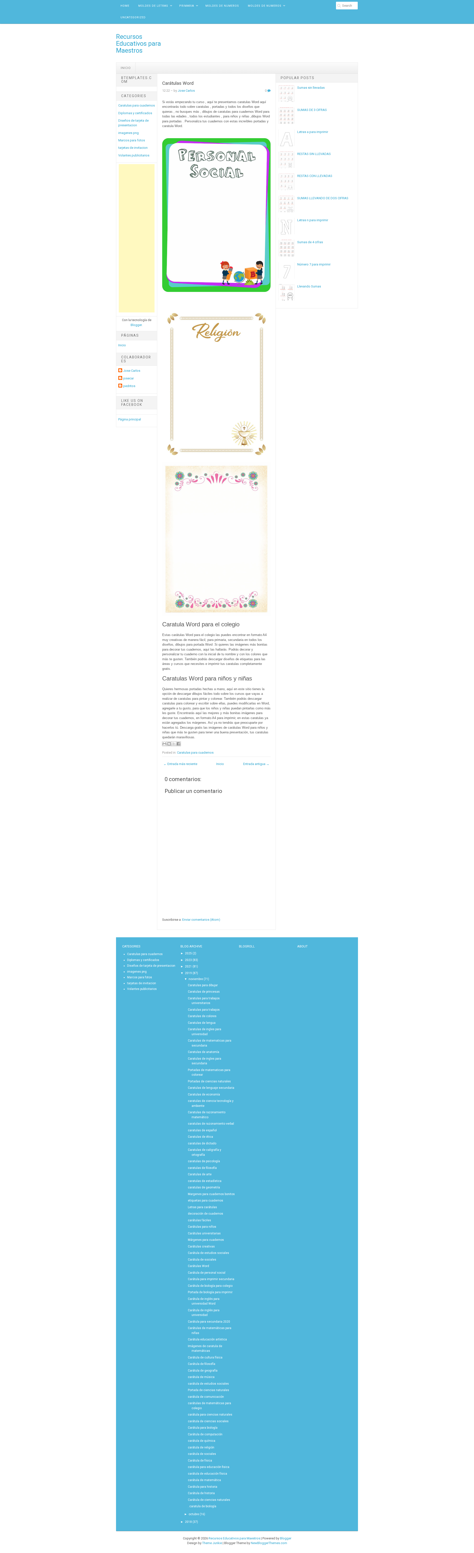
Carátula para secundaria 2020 (209, 1321)
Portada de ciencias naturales (208, 1390)
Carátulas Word (178, 83)
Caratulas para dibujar (203, 985)
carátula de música (201, 1377)
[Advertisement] (137, 238)
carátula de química (201, 1441)
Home (124, 5)
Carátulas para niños (202, 1226)
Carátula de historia (201, 1493)
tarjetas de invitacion (133, 148)
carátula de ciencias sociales (208, 1421)
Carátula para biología (202, 1427)
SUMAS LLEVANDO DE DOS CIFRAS (322, 198)
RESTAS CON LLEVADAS (314, 176)
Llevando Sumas (309, 286)
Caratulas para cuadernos (136, 105)
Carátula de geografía (202, 1370)
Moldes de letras (153, 5)
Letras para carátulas (202, 1207)
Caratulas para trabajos (204, 1009)
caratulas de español (202, 1130)
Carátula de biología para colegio (210, 1286)
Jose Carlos (131, 370)
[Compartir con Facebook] (178, 743)
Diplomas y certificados (135, 113)
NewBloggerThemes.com (269, 1543)
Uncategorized (133, 17)
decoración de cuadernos (205, 1213)
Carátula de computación (205, 1434)
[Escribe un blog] (169, 743)
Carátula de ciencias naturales (209, 1500)
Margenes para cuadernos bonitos (211, 1194)
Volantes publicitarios (133, 155)
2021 (188, 966)
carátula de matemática (204, 1480)
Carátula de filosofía (201, 1364)
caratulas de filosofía (202, 1168)
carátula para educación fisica (208, 1467)
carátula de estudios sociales (208, 1383)
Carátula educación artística (207, 1339)
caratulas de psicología (204, 1161)
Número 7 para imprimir (314, 264)
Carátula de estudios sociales (208, 1253)
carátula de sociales (202, 1454)
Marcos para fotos (131, 140)
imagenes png (128, 133)
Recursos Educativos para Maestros (138, 43)
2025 (188, 953)
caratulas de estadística (204, 1181)
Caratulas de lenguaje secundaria (211, 1088)
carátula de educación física (207, 1473)
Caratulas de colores (202, 1016)
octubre (194, 1514)
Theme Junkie (212, 1543)
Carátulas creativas (201, 1246)
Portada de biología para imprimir (210, 1292)
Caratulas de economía (204, 1094)
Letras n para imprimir (312, 220)
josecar (128, 378)
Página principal (129, 419)
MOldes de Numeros (222, 5)
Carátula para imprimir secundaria (211, 1279)
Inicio (126, 68)
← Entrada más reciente (180, 764)
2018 (188, 1522)
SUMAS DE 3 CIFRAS (312, 110)
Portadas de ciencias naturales (209, 1081)
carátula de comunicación (206, 1397)
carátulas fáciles (199, 1220)
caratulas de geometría (204, 1187)
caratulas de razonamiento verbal (211, 1123)
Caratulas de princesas (204, 991)
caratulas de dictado (202, 1143)
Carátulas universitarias (204, 1233)
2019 (188, 973)
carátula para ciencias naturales (210, 1414)
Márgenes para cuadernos (206, 1240)
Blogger (136, 325)
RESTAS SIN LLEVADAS (314, 154)
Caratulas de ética (200, 1136)
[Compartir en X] (173, 743)
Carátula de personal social (206, 1272)
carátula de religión (201, 1447)
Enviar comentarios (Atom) (201, 919)
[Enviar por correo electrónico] (164, 743)
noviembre (196, 979)
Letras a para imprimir (312, 132)
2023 (188, 960)
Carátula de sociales (202, 1259)
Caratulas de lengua (202, 1023)
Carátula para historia (202, 1486)
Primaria (186, 5)
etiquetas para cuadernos (205, 1200)
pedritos (129, 386)
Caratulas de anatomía (203, 1052)
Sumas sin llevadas (311, 87)
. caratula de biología (202, 1506)
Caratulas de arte (200, 1174)
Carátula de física (200, 1460)
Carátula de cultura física (205, 1357)
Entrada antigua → (256, 764)
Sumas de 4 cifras (310, 242)
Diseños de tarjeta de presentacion (151, 965)
